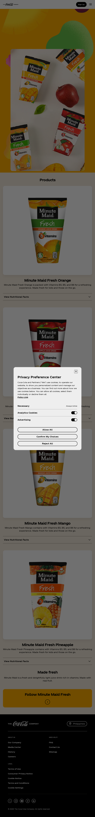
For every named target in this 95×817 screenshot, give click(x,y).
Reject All (47, 443)
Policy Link (23, 397)
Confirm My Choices (47, 436)
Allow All (47, 429)
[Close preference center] (75, 371)
